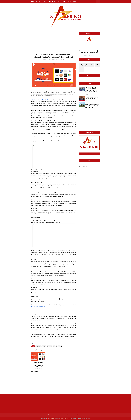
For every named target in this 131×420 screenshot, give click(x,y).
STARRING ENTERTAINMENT (49, 59)
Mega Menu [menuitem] (38, 1)
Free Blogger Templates (64, 418)
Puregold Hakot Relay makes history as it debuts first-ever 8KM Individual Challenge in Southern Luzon (92, 105)
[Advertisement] (53, 41)
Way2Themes (51, 418)
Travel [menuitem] (63, 1)
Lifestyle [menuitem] (45, 1)
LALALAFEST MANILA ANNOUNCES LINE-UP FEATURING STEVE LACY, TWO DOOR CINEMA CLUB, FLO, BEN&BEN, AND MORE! (92, 90)
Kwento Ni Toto (86, 418)
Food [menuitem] (69, 1)
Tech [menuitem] (59, 1)
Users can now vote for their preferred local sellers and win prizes (45, 343)
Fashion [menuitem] (74, 1)
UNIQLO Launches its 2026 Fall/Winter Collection (91, 97)
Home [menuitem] (32, 1)
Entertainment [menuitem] (52, 1)
